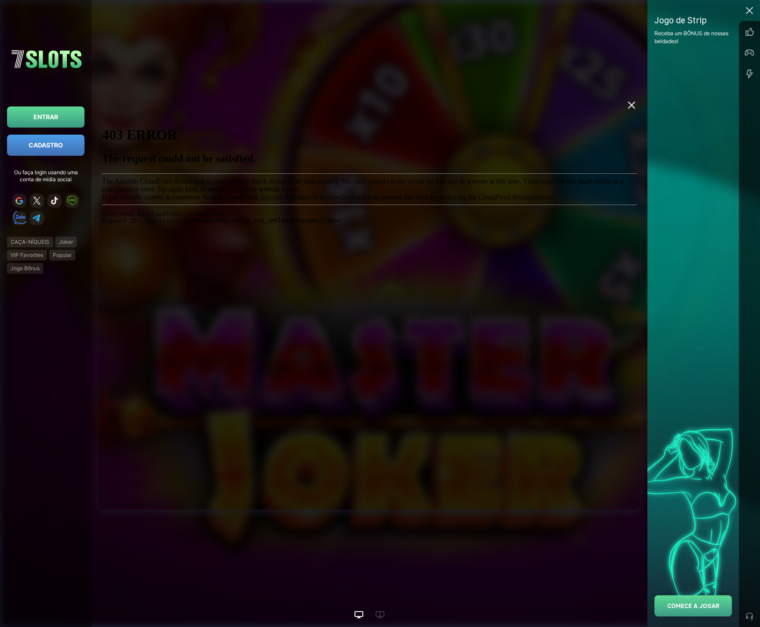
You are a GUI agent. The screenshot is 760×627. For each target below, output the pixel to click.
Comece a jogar (693, 605)
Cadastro (46, 145)
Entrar (45, 117)
